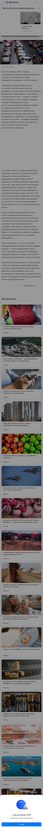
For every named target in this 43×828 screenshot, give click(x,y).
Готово (21, 824)
